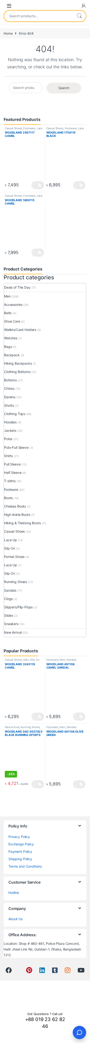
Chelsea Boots (15, 506)
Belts (8, 313)
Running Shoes (15, 582)
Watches (10, 338)
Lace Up (10, 540)
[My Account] (83, 6)
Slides (8, 615)
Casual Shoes (13, 128)
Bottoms (10, 380)
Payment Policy (20, 851)
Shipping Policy (20, 859)
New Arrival (13, 632)
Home (8, 33)
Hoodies (10, 422)
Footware (29, 128)
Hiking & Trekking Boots (22, 523)
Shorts (9, 405)
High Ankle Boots (17, 515)
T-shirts (10, 481)
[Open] (9, 6)
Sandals (10, 590)
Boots (8, 498)
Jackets (10, 430)
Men (7, 296)
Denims (9, 397)
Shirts (8, 456)
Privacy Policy (19, 837)
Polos (8, 439)
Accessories (13, 305)
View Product (37, 185)
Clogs (8, 599)
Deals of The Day (17, 287)
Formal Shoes (14, 557)
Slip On (9, 548)
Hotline (13, 893)
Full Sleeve (12, 464)
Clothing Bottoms (17, 372)
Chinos (9, 388)
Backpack (12, 355)
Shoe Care (12, 321)
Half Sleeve (12, 472)
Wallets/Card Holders (20, 330)
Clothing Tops (14, 414)
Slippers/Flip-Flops (18, 607)
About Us (15, 919)
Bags (8, 347)
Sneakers (11, 624)
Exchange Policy (21, 844)
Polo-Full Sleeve (16, 447)
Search (79, 16)
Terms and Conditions (25, 866)
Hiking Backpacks (18, 363)
